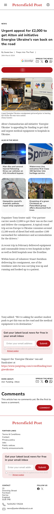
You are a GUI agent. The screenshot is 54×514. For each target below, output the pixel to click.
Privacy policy (8, 440)
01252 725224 (16, 504)
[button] (5, 5)
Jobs (4, 442)
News (4, 24)
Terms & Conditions (11, 434)
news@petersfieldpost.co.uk (20, 508)
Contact (5, 437)
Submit (43, 343)
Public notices (8, 445)
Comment (45, 407)
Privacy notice (13, 351)
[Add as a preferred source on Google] (27, 61)
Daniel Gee (8, 52)
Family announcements (12, 448)
